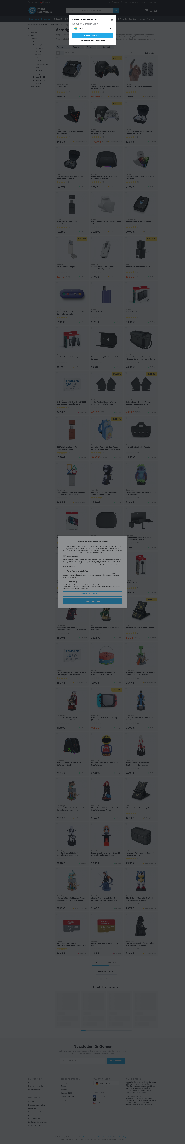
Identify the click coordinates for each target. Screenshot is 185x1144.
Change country (92, 35)
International (83, 28)
